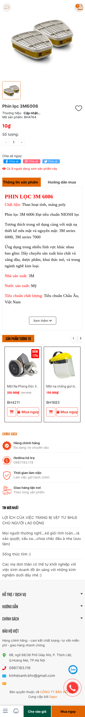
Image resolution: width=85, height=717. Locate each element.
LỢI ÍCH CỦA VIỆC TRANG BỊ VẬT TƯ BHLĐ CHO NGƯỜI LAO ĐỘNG (39, 520)
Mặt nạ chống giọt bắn (62, 386)
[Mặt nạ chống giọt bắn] (62, 365)
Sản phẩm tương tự (18, 338)
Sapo (53, 696)
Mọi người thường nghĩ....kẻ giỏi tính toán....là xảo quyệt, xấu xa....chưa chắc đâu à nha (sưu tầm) (41, 538)
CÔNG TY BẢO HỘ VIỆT (57, 692)
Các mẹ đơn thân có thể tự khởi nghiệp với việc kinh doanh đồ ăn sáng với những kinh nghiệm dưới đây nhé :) (39, 569)
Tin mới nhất (10, 507)
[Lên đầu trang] (73, 658)
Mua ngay (30, 412)
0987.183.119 (19, 668)
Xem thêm (41, 321)
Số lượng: (10, 134)
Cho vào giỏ (37, 711)
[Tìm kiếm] (65, 7)
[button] (80, 338)
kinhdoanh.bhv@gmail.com (32, 675)
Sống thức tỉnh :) (16, 554)
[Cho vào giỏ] (11, 411)
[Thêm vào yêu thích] (79, 108)
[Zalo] (73, 669)
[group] (42, 39)
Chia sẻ (14, 161)
